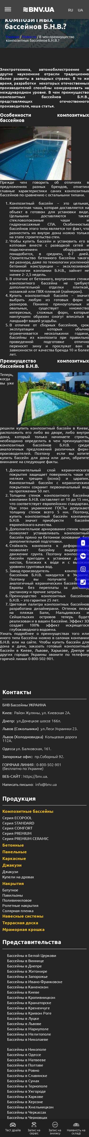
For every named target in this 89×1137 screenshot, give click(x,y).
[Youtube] (83, 543)
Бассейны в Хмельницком (30, 1106)
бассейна (29, 637)
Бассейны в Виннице (25, 960)
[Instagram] (83, 569)
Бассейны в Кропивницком (31, 997)
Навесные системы (22, 916)
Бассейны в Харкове (25, 1096)
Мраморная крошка (23, 929)
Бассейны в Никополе (26, 1049)
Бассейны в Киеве (23, 992)
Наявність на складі (76, 1131)
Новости (29, 36)
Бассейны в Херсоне (25, 1101)
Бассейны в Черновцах (27, 1117)
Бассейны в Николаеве (27, 1039)
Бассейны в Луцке (23, 1018)
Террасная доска (20, 922)
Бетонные (13, 845)
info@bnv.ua (46, 784)
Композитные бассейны (27, 811)
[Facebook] (83, 556)
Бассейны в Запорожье (27, 976)
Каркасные (14, 858)
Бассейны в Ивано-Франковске (34, 981)
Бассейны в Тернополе (27, 1085)
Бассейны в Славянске (27, 1075)
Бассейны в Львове (24, 1023)
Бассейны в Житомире (27, 971)
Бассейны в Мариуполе (28, 1028)
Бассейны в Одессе (24, 1054)
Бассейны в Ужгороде (26, 1091)
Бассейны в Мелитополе (29, 1033)
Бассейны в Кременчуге (28, 1007)
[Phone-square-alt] (83, 582)
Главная (12, 36)
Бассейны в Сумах (23, 1080)
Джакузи (12, 865)
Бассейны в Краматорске (29, 1002)
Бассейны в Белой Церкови (31, 955)
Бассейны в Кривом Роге (29, 1013)
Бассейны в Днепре (24, 965)
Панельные (14, 851)
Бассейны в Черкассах (26, 1112)
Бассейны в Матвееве (26, 1059)
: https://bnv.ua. (25, 776)
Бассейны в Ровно (23, 1070)
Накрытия (13, 883)
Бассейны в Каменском (27, 986)
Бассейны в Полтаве (25, 1064)
